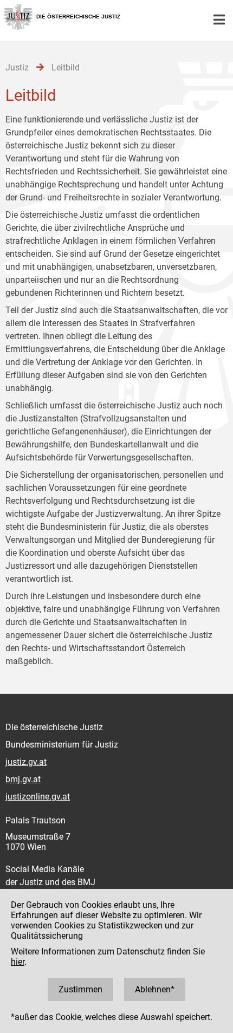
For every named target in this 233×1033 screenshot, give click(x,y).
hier (17, 962)
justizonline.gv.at (37, 796)
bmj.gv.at (23, 779)
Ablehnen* (154, 989)
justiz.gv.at (26, 762)
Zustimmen (80, 989)
